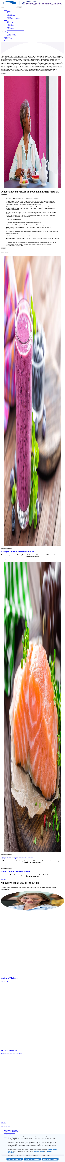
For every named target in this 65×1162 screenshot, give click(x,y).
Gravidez (9, 14)
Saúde (8, 27)
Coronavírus (7, 37)
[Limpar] (16, 7)
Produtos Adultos (11, 35)
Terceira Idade (10, 28)
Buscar (19, 7)
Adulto (5, 20)
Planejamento (10, 12)
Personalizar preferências (50, 1159)
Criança (9, 17)
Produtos (6, 31)
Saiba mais (3, 559)
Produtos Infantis (11, 34)
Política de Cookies (39, 1151)
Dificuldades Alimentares (13, 18)
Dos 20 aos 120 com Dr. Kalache (15, 30)
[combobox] (8, 7)
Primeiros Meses (11, 15)
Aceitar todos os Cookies (14, 1159)
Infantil (5, 10)
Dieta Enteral (10, 25)
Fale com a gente (8, 38)
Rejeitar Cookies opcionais (32, 1159)
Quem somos (7, 40)
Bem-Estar (9, 24)
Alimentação (10, 22)
